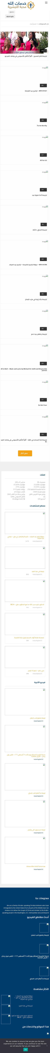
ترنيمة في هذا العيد (38, 571)
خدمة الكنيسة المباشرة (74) (36, 489)
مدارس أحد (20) (20, 482)
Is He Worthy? (42, 125)
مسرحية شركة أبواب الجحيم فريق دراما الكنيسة (29, 637)
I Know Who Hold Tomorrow (35, 866)
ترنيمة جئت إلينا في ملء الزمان (36, 299)
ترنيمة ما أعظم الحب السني (36, 793)
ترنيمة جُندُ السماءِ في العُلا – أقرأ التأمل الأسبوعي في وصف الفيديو (24, 440)
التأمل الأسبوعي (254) (18, 496)
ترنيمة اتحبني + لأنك (40, 229)
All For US (43, 160)
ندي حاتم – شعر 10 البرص (36, 670)
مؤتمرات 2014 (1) (39, 486)
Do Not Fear (42, 405)
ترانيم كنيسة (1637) (39, 491)
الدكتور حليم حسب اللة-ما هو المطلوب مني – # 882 (27, 604)
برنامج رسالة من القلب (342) (16, 494)
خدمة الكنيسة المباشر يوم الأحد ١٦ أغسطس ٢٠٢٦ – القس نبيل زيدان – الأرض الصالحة (26, 755)
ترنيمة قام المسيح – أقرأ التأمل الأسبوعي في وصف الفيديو (26, 56)
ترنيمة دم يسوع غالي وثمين (36, 829)
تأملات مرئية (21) (19, 491)
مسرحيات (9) (41, 482)
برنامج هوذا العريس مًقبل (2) (37, 495)
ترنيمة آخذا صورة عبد (39, 195)
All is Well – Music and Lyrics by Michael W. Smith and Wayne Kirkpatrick (24, 369)
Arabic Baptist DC (37, 541)
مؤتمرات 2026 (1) (39, 484)
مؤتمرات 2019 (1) (19, 484)
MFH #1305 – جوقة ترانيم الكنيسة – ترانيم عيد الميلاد (28, 264)
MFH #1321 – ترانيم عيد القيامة (36, 90)
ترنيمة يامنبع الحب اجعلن (37, 718)
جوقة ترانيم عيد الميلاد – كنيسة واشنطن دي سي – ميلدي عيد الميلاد (25, 537)
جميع (12, 11)
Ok (26, 1049)
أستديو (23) (41, 499)
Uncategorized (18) (18, 499)
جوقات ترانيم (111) (19, 489)
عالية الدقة (10, 16)
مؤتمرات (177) (20, 486)
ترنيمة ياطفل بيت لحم (39, 334)
